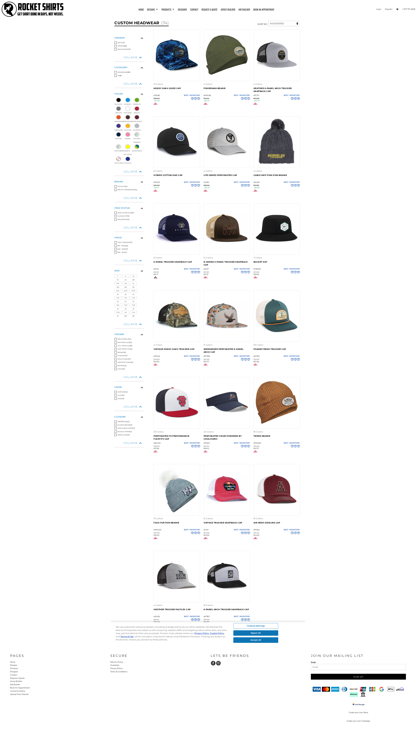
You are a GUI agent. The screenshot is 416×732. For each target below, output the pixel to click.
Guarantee (114, 665)
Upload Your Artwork (19, 694)
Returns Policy (116, 662)
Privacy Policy (116, 668)
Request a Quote (17, 678)
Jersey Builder (16, 681)
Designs (13, 665)
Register (388, 9)
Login (378, 9)
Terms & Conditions (118, 671)
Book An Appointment (20, 687)
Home (12, 662)
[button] (152, 9)
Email (313, 662)
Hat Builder (15, 684)
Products (14, 668)
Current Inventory (17, 691)
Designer (14, 671)
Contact (13, 675)
